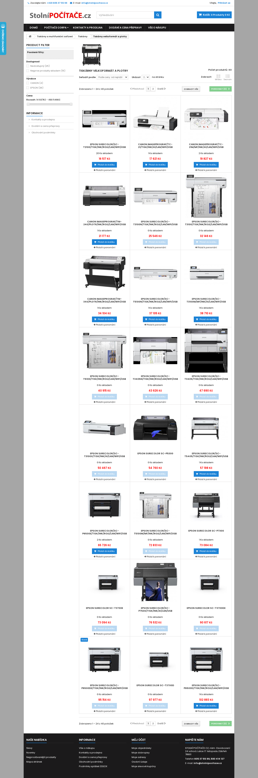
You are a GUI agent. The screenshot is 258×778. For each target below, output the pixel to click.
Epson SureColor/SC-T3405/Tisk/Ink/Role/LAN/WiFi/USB (206, 377)
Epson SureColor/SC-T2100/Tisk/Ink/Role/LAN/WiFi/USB (104, 146)
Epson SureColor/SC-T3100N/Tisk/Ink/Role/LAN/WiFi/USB (155, 223)
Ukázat (136, 77)
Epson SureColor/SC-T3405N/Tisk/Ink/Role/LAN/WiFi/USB (155, 377)
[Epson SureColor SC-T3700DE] (206, 582)
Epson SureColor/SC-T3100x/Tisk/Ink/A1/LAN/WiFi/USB (104, 455)
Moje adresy (139, 757)
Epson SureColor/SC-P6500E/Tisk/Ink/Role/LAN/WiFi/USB (104, 532)
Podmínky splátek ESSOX (93, 766)
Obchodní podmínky (43, 132)
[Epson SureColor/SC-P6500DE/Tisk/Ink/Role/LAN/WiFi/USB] (104, 660)
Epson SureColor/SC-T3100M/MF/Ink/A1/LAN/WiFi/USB (206, 300)
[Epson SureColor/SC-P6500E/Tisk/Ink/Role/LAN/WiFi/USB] (104, 505)
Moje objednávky (141, 748)
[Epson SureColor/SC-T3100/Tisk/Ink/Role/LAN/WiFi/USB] (206, 196)
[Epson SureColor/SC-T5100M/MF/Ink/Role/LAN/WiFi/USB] (155, 505)
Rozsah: (31, 99)
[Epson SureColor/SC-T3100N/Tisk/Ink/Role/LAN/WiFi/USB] (155, 196)
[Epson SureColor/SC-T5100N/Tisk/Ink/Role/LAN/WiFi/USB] (155, 273)
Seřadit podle (87, 77)
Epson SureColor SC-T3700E (104, 608)
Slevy (29, 748)
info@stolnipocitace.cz (208, 763)
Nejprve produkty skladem (47, 70)
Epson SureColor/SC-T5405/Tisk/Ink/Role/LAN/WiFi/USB (206, 455)
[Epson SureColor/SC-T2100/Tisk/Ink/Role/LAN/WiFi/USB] (104, 119)
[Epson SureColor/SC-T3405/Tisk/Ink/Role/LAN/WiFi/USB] (206, 351)
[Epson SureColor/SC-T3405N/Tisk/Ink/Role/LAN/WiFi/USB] (155, 351)
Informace (34, 113)
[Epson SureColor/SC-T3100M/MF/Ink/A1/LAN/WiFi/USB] (206, 273)
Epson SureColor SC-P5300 (155, 453)
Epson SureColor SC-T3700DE (206, 608)
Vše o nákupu (157, 27)
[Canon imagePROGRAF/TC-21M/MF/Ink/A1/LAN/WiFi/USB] (206, 119)
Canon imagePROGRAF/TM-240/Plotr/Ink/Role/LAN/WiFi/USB (104, 223)
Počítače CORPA (55, 27)
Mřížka (218, 79)
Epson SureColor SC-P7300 (206, 530)
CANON (36, 83)
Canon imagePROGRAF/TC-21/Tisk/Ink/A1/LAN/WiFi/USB (155, 146)
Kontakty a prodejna (87, 27)
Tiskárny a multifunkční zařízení (55, 36)
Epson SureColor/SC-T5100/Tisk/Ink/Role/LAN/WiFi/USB (104, 377)
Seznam (228, 79)
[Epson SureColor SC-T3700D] (155, 660)
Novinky (30, 752)
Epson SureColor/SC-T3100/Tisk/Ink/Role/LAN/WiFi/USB (206, 223)
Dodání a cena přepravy (125, 27)
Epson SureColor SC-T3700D (155, 685)
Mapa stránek (34, 761)
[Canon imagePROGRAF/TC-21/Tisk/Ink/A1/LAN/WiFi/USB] (155, 119)
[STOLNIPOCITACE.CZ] (58, 12)
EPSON (36, 87)
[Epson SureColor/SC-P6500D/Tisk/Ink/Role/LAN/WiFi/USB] (206, 660)
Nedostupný (40, 66)
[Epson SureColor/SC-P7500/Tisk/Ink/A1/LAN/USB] (155, 582)
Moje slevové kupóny (144, 766)
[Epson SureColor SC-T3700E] (104, 582)
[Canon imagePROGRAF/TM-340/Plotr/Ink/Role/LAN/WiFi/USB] (104, 273)
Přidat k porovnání (105, 170)
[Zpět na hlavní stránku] (30, 36)
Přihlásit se (224, 2)
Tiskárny (82, 36)
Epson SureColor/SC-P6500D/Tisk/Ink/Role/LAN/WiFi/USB (206, 687)
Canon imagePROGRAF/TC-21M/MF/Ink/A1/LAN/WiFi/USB (206, 146)
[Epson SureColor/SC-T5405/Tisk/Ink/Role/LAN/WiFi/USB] (206, 428)
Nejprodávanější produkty (41, 757)
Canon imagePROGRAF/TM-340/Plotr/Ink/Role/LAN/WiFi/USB (104, 300)
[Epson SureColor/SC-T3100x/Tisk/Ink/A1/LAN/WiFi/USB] (104, 428)
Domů (34, 27)
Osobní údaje (139, 761)
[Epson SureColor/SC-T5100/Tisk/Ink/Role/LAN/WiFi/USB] (104, 351)
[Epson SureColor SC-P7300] (206, 505)
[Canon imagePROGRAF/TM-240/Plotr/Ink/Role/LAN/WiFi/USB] (104, 196)
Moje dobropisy (141, 752)
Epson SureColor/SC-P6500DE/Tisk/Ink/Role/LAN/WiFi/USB (104, 687)
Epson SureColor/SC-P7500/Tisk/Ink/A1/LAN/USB (155, 609)
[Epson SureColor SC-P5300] (155, 428)
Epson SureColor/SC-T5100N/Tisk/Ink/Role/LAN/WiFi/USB (155, 300)
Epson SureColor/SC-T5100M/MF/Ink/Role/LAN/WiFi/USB (155, 532)
